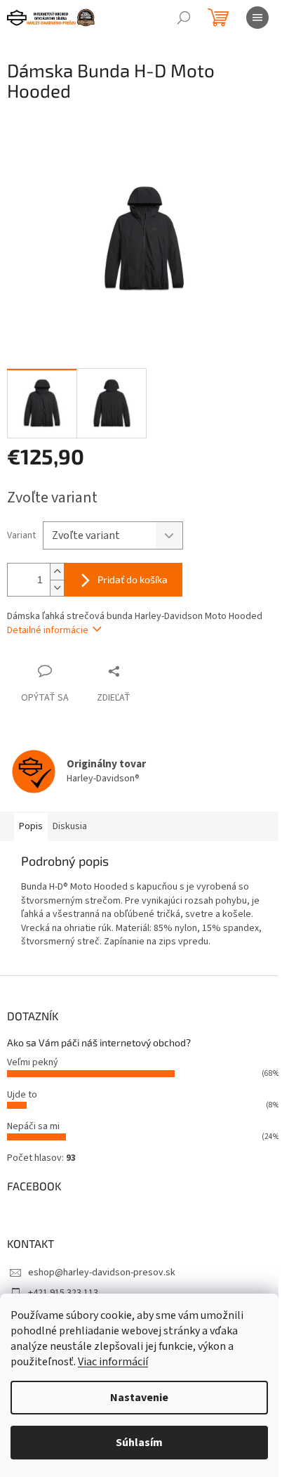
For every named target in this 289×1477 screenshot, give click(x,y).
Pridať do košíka (133, 579)
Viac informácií (113, 1361)
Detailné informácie (47, 630)
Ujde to (22, 1095)
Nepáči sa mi (33, 1126)
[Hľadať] (184, 18)
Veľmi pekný (32, 1062)
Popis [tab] (31, 826)
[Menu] (257, 18)
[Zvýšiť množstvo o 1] (57, 572)
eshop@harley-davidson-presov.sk (101, 1272)
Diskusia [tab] (70, 826)
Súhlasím (139, 1442)
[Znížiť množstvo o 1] (57, 588)
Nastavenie (139, 1397)
